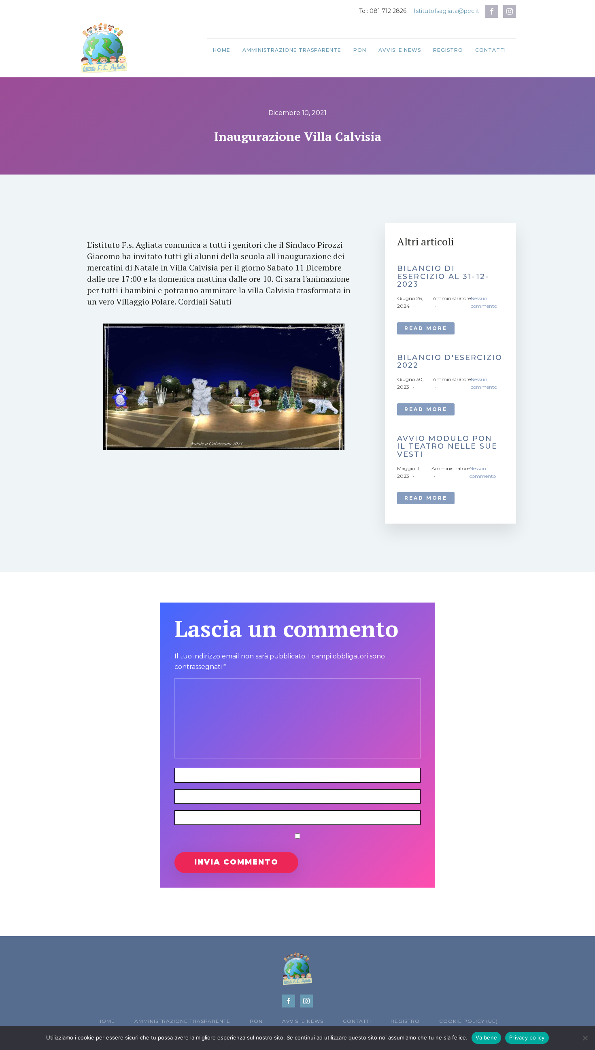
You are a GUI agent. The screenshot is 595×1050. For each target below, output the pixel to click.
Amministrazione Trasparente (291, 50)
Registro (448, 50)
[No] (585, 1038)
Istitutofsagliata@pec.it (446, 11)
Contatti (490, 50)
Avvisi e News (399, 50)
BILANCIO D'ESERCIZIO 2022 (449, 362)
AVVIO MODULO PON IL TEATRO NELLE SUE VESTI (447, 447)
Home (221, 50)
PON (359, 50)
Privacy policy (527, 1037)
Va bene (486, 1037)
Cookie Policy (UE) (468, 1021)
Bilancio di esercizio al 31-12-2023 (443, 277)
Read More (425, 328)
